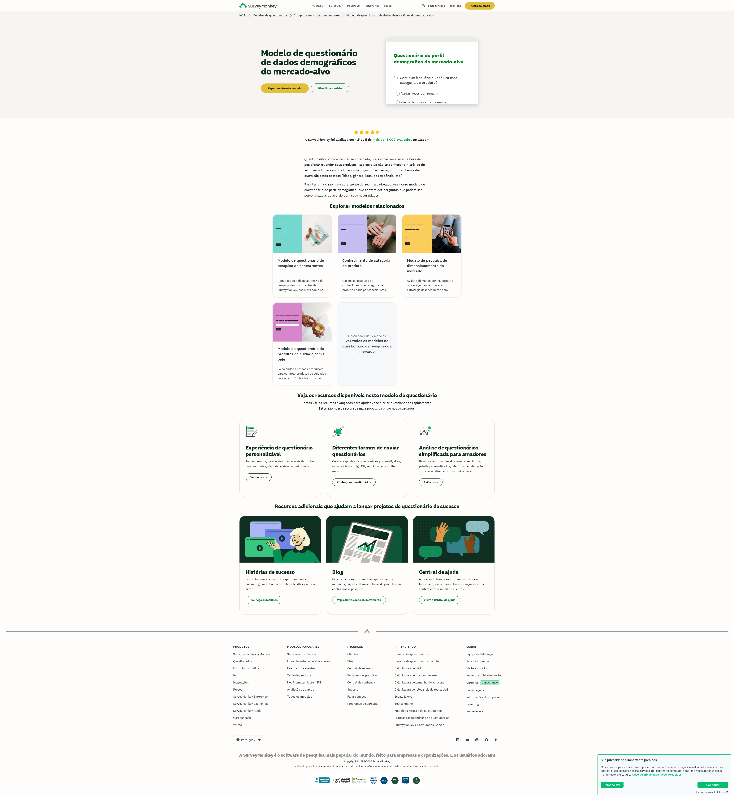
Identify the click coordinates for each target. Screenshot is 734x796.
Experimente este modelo (285, 88)
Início (243, 15)
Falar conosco (436, 5)
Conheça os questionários (354, 482)
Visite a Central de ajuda (439, 600)
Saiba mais (431, 482)
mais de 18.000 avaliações (392, 139)
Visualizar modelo (330, 88)
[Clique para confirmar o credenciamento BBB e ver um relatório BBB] (322, 782)
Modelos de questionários (270, 15)
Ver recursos (258, 477)
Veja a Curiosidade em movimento (359, 600)
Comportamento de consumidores (317, 15)
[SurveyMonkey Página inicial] (258, 6)
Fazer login (455, 5)
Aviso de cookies (671, 774)
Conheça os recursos (264, 600)
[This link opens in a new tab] (458, 740)
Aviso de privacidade (645, 774)
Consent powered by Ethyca (710, 792)
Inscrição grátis (480, 6)
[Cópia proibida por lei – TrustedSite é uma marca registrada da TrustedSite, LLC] (359, 782)
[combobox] (248, 739)
